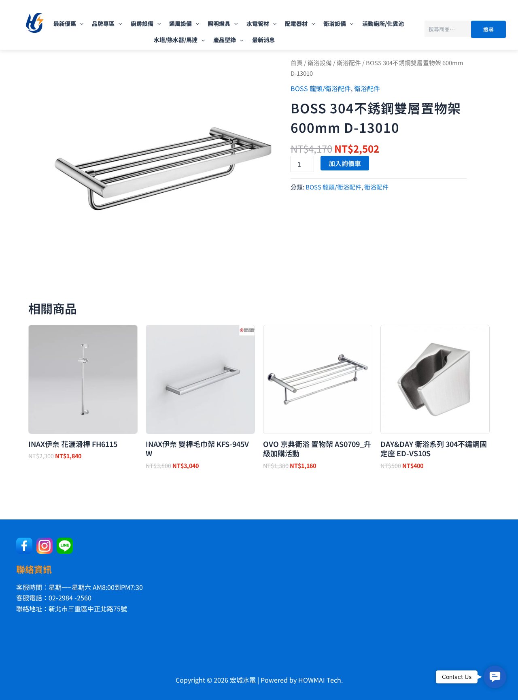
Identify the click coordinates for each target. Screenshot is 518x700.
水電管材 (257, 23)
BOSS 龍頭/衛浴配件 (321, 88)
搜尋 (488, 29)
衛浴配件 (349, 62)
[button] (79, 23)
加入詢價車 (345, 163)
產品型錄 (224, 40)
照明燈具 (219, 23)
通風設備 (180, 23)
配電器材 (296, 23)
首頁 (297, 62)
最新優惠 (64, 23)
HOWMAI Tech (319, 680)
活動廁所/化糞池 (383, 23)
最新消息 (263, 40)
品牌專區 (103, 23)
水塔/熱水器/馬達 (175, 40)
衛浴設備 (334, 23)
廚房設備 (142, 23)
